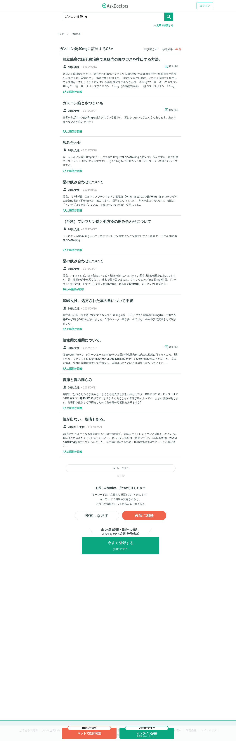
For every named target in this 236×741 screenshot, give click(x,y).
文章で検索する (163, 25)
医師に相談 (144, 515)
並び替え (149, 49)
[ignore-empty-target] (118, 17)
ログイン (205, 5)
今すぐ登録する (120, 546)
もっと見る (120, 468)
